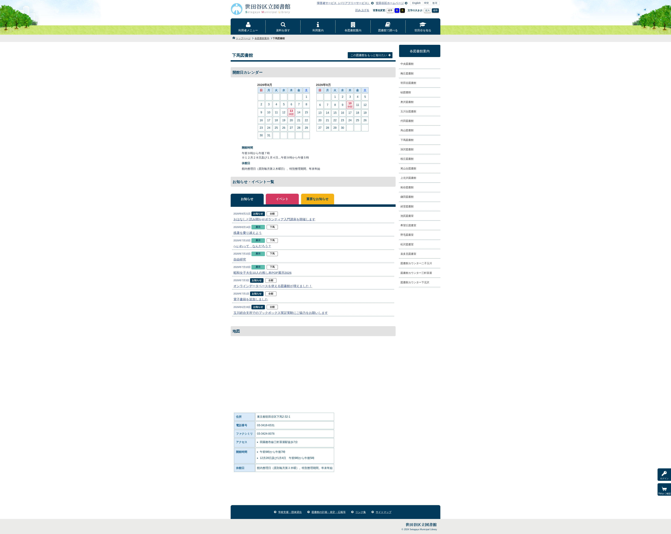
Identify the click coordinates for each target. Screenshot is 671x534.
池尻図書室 (407, 215)
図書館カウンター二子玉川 (416, 263)
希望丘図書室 (408, 225)
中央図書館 (407, 63)
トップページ (243, 38)
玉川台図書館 (408, 111)
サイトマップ (383, 512)
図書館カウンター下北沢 (415, 282)
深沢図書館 (407, 149)
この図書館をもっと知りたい (369, 55)
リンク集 (360, 512)
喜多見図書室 (408, 253)
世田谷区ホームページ (390, 3)
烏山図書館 (407, 130)
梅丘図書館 (407, 73)
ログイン (664, 478)
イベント (282, 199)
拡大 (427, 10)
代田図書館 (407, 120)
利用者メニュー (248, 30)
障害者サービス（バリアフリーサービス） (343, 3)
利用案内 (318, 30)
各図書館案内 (353, 30)
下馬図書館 (407, 139)
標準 (390, 10)
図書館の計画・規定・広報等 (329, 512)
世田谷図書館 (408, 82)
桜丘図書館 (407, 158)
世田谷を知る (422, 30)
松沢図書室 (407, 244)
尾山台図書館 (408, 168)
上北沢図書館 (408, 177)
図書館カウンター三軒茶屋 (416, 272)
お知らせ (247, 199)
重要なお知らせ (317, 199)
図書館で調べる (388, 30)
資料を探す (283, 30)
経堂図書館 (407, 206)
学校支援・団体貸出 (290, 512)
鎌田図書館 (407, 196)
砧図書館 (406, 92)
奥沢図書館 (407, 101)
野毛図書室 (407, 234)
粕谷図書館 (407, 187)
